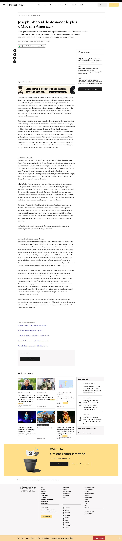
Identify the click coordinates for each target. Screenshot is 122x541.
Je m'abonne (99, 538)
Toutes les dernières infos (90, 89)
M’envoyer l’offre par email (80, 464)
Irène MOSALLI (28, 41)
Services (43, 497)
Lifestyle (22, 15)
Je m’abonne (59, 464)
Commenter (30, 359)
